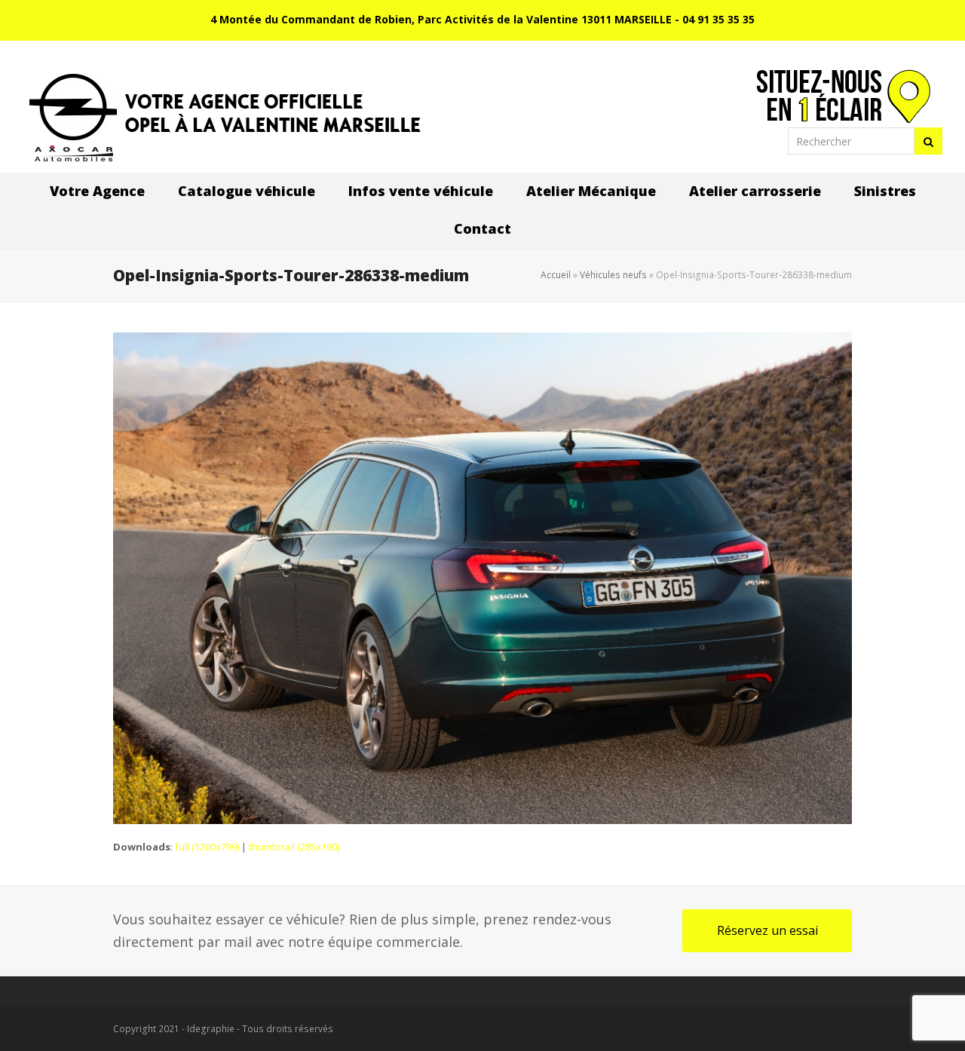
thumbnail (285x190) (294, 846)
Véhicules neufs (613, 274)
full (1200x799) (207, 846)
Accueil (556, 274)
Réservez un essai (767, 930)
